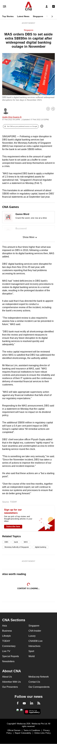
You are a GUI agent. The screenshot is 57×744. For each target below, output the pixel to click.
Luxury (32, 636)
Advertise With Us (11, 682)
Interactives (34, 646)
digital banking (40, 547)
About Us (7, 676)
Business (7, 631)
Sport (31, 651)
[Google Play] (18, 711)
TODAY (6, 641)
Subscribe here (13, 526)
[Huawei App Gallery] (32, 711)
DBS (6, 542)
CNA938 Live (35, 641)
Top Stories (8, 16)
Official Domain (13, 730)
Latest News (23, 16)
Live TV (6, 651)
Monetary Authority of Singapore (17, 547)
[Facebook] (17, 703)
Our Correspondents (39, 687)
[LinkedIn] (31, 703)
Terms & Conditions (32, 730)
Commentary (8, 646)
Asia (4, 625)
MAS (25, 542)
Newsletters (8, 661)
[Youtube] (24, 703)
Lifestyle (6, 636)
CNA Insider (34, 631)
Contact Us (34, 682)
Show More (28, 237)
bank (16, 542)
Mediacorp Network (38, 676)
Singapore (38, 16)
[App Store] (21, 711)
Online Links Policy (42, 733)
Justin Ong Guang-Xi (11, 117)
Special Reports (10, 656)
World (31, 656)
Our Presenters (10, 687)
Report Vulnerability (23, 733)
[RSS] (38, 703)
